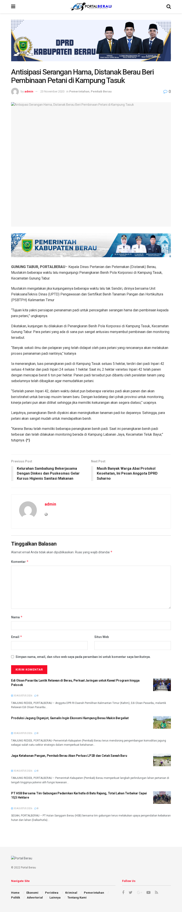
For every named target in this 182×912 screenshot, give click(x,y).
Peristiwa (51, 892)
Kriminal (71, 892)
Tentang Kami (77, 897)
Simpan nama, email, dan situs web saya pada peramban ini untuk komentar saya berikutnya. (83, 657)
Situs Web (101, 637)
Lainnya (55, 897)
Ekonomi (32, 892)
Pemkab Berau (101, 91)
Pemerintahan (79, 91)
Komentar (20, 561)
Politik (15, 897)
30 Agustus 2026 (22, 695)
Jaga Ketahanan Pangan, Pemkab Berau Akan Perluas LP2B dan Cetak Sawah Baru (69, 755)
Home (15, 892)
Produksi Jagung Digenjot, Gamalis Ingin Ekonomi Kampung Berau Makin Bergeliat (70, 718)
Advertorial (35, 897)
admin (28, 91)
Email (16, 637)
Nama (17, 617)
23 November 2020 (52, 91)
